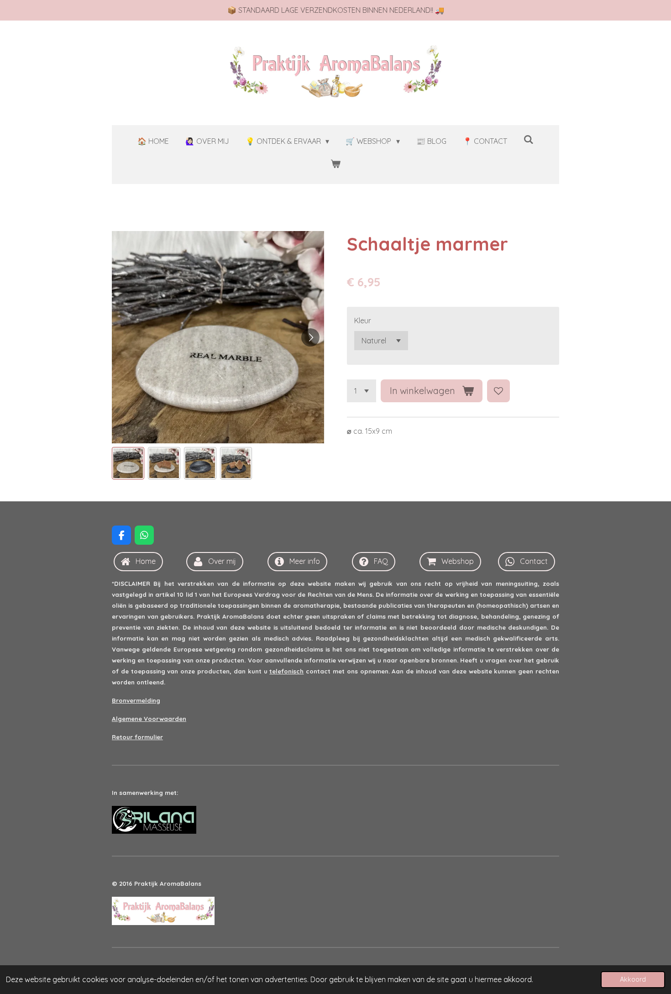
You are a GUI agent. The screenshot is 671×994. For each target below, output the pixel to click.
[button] (128, 463)
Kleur (362, 320)
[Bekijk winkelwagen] (335, 164)
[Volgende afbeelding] (310, 337)
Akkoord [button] (633, 979)
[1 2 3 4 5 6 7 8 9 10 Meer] (361, 390)
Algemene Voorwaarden (149, 718)
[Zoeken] (529, 139)
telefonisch (286, 671)
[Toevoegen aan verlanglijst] (498, 390)
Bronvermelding (136, 700)
